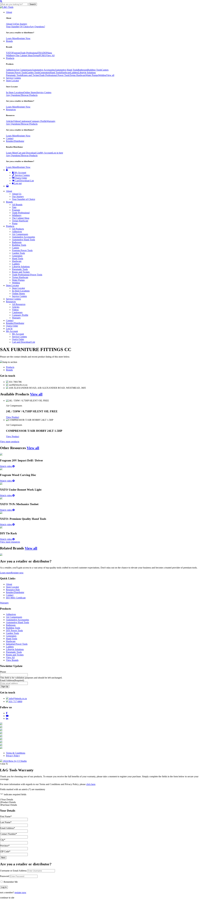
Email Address (12, 680)
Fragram (16, 52)
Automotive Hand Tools (66, 70)
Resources (11, 109)
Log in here (57, 153)
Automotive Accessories (43, 70)
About (9, 12)
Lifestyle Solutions (87, 72)
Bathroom (82, 70)
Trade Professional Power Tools (54, 75)
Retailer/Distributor (15, 141)
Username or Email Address (13, 870)
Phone (3, 672)
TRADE (42, 52)
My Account (46, 153)
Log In (9, 328)
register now (20, 892)
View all (110, 75)
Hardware (65, 72)
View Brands (12, 660)
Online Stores (30, 92)
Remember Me (10, 882)
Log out (18, 183)
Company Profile (38, 121)
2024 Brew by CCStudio (14, 761)
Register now (17, 572)
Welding (102, 75)
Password (4, 876)
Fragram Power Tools (16, 72)
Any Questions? (37, 26)
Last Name (6, 822)
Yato (14, 207)
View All (50, 55)
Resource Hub (13, 589)
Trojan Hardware (77, 75)
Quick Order (20, 178)
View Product (12, 417)
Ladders (74, 72)
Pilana (49, 52)
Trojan (36, 55)
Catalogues (25, 121)
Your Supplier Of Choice (18, 26)
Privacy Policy (13, 755)
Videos (16, 121)
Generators (44, 72)
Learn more (5, 572)
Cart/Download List (24, 180)
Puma (14, 223)
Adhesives (11, 70)
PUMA (42, 55)
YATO (9, 52)
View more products (9, 441)
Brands (9, 41)
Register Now (23, 38)
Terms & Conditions (15, 753)
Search (33, 4)
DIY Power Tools (14, 630)
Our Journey (21, 24)
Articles (9, 121)
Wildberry (10, 55)
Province (5, 845)
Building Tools (94, 70)
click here (90, 784)
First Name (6, 816)
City (2, 840)
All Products (18, 229)
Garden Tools (33, 72)
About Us (10, 24)
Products (10, 58)
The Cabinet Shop (24, 55)
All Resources (18, 304)
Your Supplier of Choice (23, 199)
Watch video (6, 466)
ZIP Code (5, 851)
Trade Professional (29, 52)
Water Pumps (92, 75)
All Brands (17, 204)
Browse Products (29, 95)
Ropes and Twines (30, 75)
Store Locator (12, 80)
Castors (105, 70)
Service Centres (13, 78)
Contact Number (8, 834)
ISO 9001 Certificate (16, 597)
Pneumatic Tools (14, 75)
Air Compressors (24, 70)
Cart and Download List (28, 153)
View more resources (10, 542)
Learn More (11, 38)
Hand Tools (55, 72)
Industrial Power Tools (16, 644)
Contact (9, 138)
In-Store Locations (15, 92)
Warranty (51, 121)
